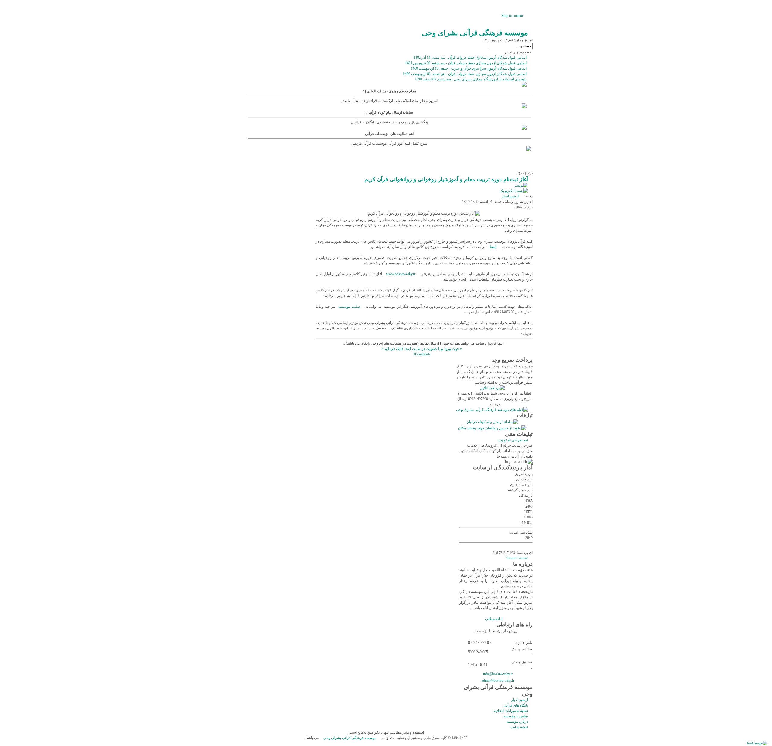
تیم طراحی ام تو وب (513, 440)
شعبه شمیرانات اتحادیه (511, 711)
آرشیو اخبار (510, 196)
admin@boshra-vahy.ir (498, 680)
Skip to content (512, 16)
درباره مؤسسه (517, 721)
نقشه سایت (519, 727)
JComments (421, 354)
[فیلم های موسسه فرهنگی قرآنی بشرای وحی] (494, 410)
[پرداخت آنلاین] (494, 388)
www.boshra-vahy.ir (400, 274)
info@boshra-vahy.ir (498, 674)
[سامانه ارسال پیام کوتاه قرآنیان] (494, 422)
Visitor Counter (517, 558)
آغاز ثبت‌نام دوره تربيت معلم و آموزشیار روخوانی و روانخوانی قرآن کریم (446, 179)
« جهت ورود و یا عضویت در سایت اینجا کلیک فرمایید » (421, 349)
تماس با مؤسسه (516, 716)
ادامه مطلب (493, 619)
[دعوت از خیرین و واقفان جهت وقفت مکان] (494, 428)
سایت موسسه (349, 306)
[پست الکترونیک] (516, 191)
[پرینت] (523, 185)
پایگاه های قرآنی (516, 705)
